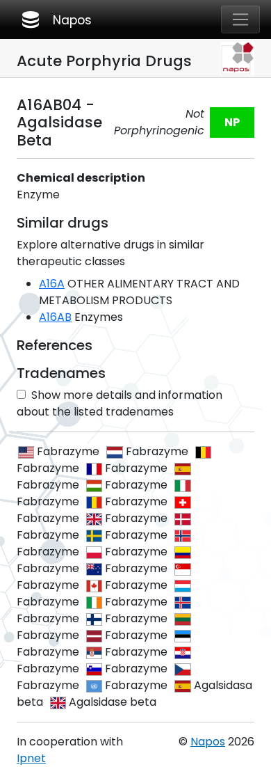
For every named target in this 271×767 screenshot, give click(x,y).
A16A (52, 284)
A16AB (55, 317)
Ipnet (31, 758)
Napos (55, 19)
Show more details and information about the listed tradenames (119, 403)
